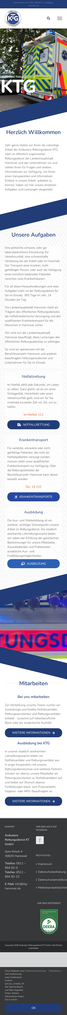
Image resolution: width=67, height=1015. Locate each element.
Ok (34, 1008)
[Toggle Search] (48, 18)
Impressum (45, 864)
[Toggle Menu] (60, 18)
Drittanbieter (55, 970)
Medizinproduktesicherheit (49, 887)
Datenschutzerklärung (49, 872)
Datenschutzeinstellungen (49, 880)
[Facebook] (40, 840)
